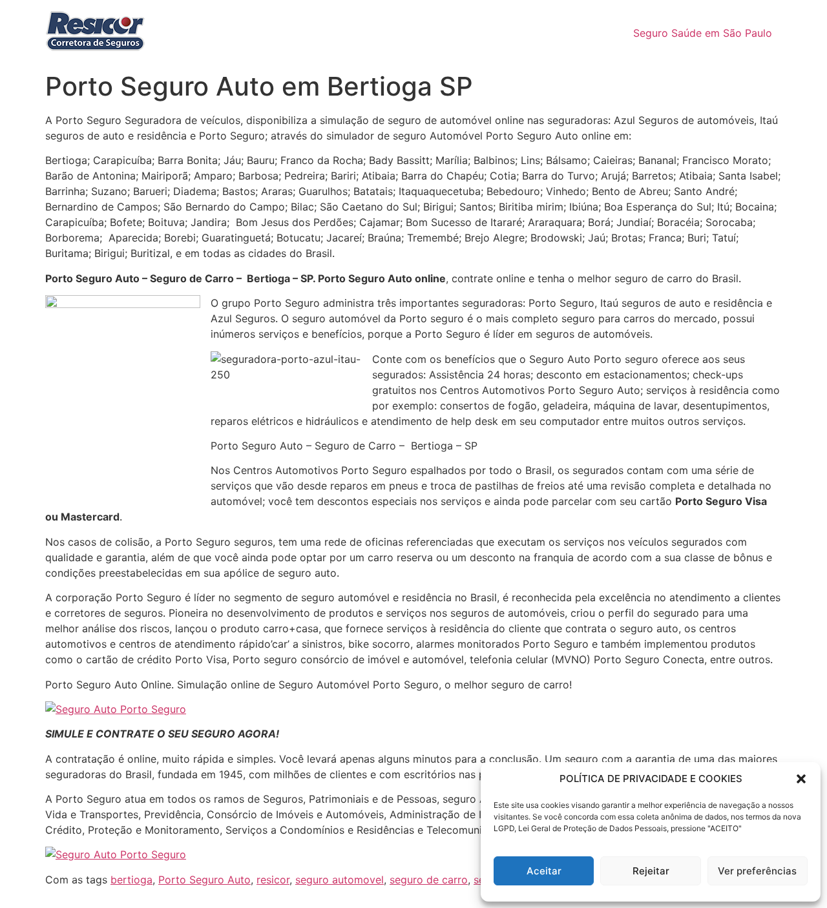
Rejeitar (651, 871)
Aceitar (544, 871)
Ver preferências (757, 871)
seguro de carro (429, 879)
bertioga (131, 879)
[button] (801, 778)
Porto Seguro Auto (204, 879)
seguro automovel (339, 879)
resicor (272, 879)
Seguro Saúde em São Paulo (702, 32)
